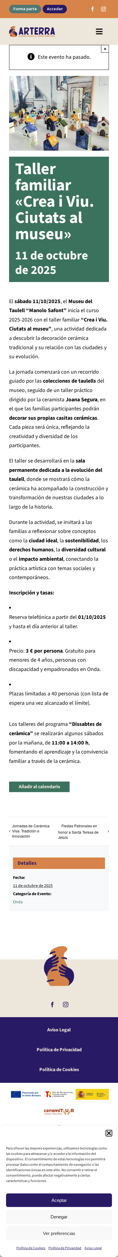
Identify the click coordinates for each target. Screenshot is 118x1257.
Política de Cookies (30, 1248)
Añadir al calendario (39, 786)
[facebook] (92, 9)
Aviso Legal (93, 1248)
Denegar (59, 1216)
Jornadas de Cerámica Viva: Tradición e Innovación (31, 831)
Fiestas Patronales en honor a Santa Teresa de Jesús (78, 831)
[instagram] (103, 9)
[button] (109, 1133)
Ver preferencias (59, 1233)
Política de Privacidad (64, 1248)
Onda (18, 902)
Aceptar (59, 1200)
